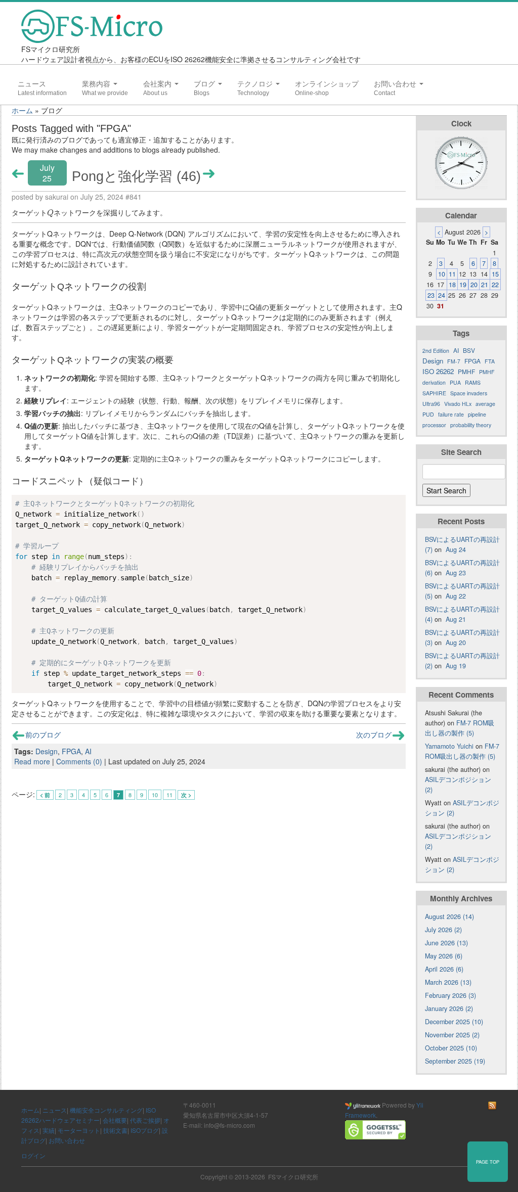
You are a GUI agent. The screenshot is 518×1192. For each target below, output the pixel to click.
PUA (455, 382)
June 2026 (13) (446, 942)
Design (46, 751)
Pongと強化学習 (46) (136, 176)
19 (462, 284)
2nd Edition (435, 350)
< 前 (45, 795)
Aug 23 (456, 572)
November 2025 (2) (452, 1034)
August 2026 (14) (449, 916)
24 (441, 295)
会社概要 (115, 1120)
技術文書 (115, 1130)
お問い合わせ (396, 84)
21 (484, 284)
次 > (186, 795)
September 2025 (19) (455, 1061)
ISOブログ (145, 1130)
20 (474, 284)
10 (155, 795)
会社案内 (158, 84)
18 (452, 284)
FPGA (71, 751)
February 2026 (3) (450, 995)
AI (88, 751)
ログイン (33, 1155)
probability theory (470, 425)
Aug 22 (456, 596)
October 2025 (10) (451, 1047)
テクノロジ (256, 84)
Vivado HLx (457, 403)
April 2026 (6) (444, 969)
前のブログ (43, 734)
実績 (48, 1130)
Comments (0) (79, 761)
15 (495, 274)
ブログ (205, 84)
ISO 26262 (438, 371)
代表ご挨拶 (145, 1120)
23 (431, 295)
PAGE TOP (487, 1161)
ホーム (22, 110)
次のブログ (374, 734)
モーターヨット (79, 1130)
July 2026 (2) (443, 929)
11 (169, 795)
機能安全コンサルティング (106, 1110)
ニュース (32, 84)
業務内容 (97, 84)
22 (495, 284)
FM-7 (453, 361)
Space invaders (468, 393)
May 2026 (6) (443, 955)
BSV (469, 350)
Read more (32, 761)
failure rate (451, 414)
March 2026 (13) (448, 982)
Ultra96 (431, 403)
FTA (490, 361)
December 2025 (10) (454, 1021)
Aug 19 (456, 665)
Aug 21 (456, 619)
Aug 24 (456, 549)
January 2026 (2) (449, 1008)
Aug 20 (456, 642)
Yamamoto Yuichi (449, 746)
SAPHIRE (434, 393)
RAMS (473, 382)
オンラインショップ (327, 84)
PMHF (466, 371)
